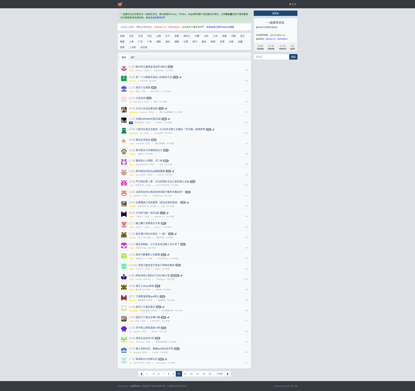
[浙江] (132, 296)
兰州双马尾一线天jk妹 (147, 212)
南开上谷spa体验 (145, 285)
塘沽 (153, 140)
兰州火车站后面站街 (147, 108)
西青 (157, 338)
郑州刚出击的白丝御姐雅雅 (150, 171)
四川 (195, 41)
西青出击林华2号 (145, 338)
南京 (153, 87)
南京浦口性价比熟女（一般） (151, 233)
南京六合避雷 (143, 87)
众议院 (143, 47)
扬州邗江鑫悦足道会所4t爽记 (151, 66)
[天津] (132, 77)
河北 (149, 35)
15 (209, 373)
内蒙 (197, 35)
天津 (140, 35)
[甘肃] (132, 108)
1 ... (148, 373)
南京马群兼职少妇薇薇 (148, 254)
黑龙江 (187, 35)
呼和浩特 (174, 275)
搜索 (293, 56)
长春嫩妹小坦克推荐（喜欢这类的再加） (157, 202)
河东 (208, 129)
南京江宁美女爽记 (145, 306)
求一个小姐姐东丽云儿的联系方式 (154, 77)
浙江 (242, 35)
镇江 (177, 348)
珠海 (161, 359)
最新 (124, 57)
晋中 (166, 150)
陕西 (213, 41)
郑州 (168, 171)
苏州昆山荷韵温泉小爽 (148, 327)
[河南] (132, 171)
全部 (122, 35)
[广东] (132, 358)
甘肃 (222, 41)
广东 (140, 41)
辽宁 (167, 35)
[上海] (132, 160)
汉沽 (192, 181)
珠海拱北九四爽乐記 (147, 358)
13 (197, 373)
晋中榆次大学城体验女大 (149, 150)
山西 (158, 35)
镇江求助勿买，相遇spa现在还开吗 (154, 348)
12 (191, 373)
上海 (131, 41)
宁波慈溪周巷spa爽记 (147, 296)
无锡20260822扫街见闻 (148, 118)
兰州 (161, 108)
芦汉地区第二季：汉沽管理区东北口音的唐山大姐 (162, 181)
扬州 (170, 66)
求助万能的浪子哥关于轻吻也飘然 (156, 265)
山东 (206, 35)
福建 (122, 41)
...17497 (219, 373)
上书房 (132, 47)
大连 (149, 98)
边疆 (240, 41)
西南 (122, 47)
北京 (131, 35)
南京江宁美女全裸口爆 (148, 317)
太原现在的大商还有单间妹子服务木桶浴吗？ (160, 191)
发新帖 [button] (275, 13)
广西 (149, 41)
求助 (178, 265)
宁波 (162, 296)
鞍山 (163, 223)
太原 (188, 192)
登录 (293, 4)
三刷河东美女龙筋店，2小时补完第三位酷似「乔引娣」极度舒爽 (170, 129)
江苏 (215, 35)
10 (179, 373)
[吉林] (132, 202)
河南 (233, 35)
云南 (231, 41)
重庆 (204, 41)
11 (185, 373)
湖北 (167, 41)
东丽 (175, 77)
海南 (158, 41)
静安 (166, 160)
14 (203, 373)
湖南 (176, 41)
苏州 (163, 328)
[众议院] (133, 265)
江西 (186, 41)
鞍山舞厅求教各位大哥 (148, 223)
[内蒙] (132, 275)
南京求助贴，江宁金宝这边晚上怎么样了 (157, 244)
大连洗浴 (140, 98)
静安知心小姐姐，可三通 (149, 160)
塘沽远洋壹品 (143, 139)
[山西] (132, 150)
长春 (183, 202)
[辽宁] (132, 98)
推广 (133, 57)
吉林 (176, 35)
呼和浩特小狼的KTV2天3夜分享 (153, 275)
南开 (157, 286)
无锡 (164, 119)
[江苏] (132, 66)
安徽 (224, 35)
